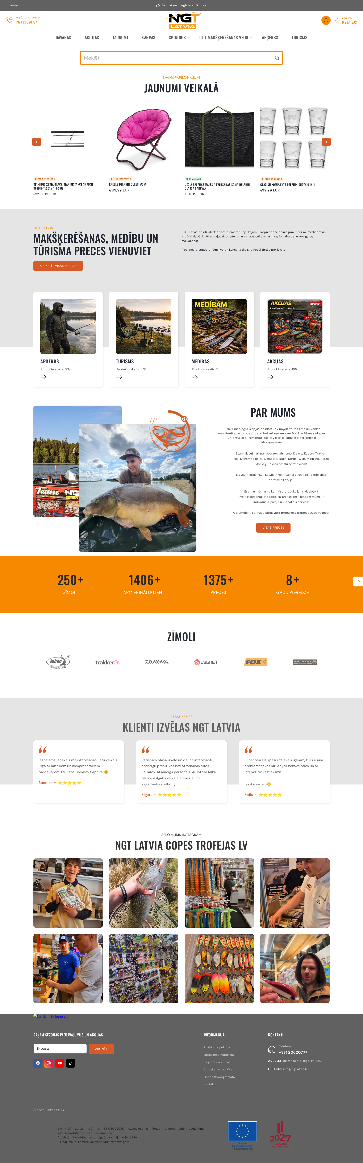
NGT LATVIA (55, 1110)
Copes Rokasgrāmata (219, 1077)
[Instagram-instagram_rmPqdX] (295, 893)
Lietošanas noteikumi (219, 1054)
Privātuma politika (217, 1047)
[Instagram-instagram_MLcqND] (219, 968)
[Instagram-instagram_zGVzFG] (68, 968)
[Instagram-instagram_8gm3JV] (219, 893)
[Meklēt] (277, 58)
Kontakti (210, 1084)
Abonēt (101, 1048)
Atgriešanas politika (218, 1069)
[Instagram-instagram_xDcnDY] (143, 893)
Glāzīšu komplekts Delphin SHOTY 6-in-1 (212, 184)
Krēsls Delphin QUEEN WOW (51, 184)
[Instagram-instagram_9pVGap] (68, 893)
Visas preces (273, 527)
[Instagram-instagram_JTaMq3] (143, 968)
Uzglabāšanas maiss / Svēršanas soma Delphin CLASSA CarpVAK (141, 186)
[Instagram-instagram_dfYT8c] (295, 968)
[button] (148, 37)
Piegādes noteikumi (218, 1062)
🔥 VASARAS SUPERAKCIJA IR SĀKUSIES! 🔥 (287, 184)
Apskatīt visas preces (58, 266)
